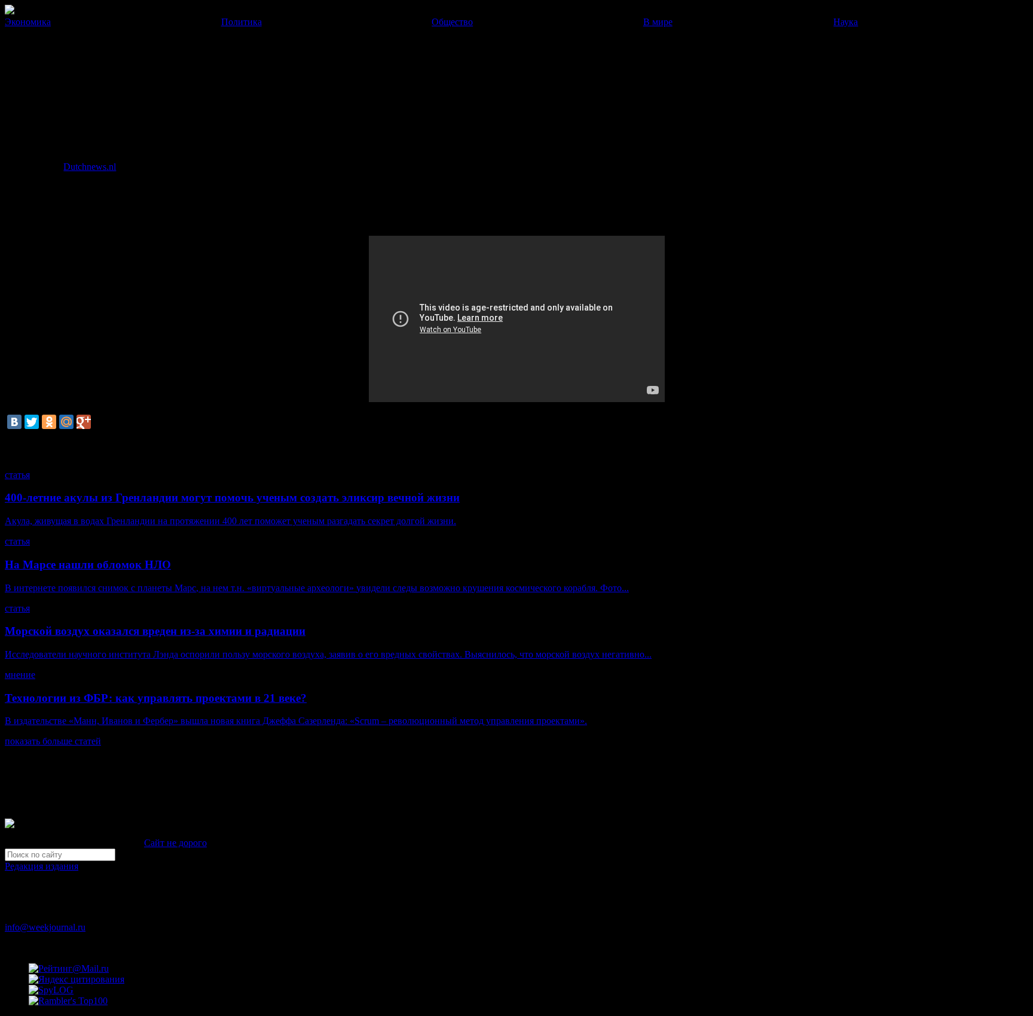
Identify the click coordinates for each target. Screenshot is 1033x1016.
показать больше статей (53, 741)
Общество (452, 22)
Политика (241, 22)
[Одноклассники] (49, 422)
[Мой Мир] (66, 422)
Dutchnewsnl (89, 167)
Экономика (28, 22)
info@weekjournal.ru (45, 927)
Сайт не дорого (175, 843)
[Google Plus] (84, 422)
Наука (845, 22)
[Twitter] (32, 422)
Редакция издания (41, 866)
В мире (658, 22)
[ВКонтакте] (14, 422)
